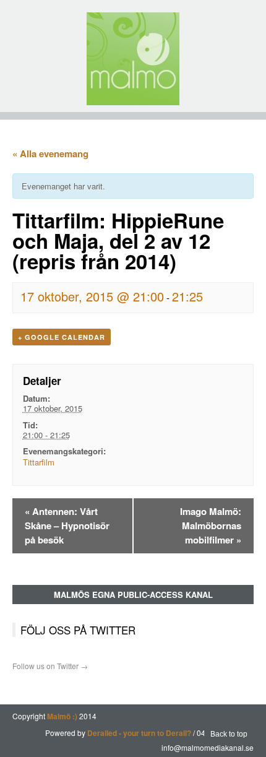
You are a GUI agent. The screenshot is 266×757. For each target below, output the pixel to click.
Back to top (228, 734)
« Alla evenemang (50, 153)
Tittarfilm (38, 462)
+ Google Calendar (61, 337)
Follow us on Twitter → (50, 665)
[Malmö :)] (133, 58)
